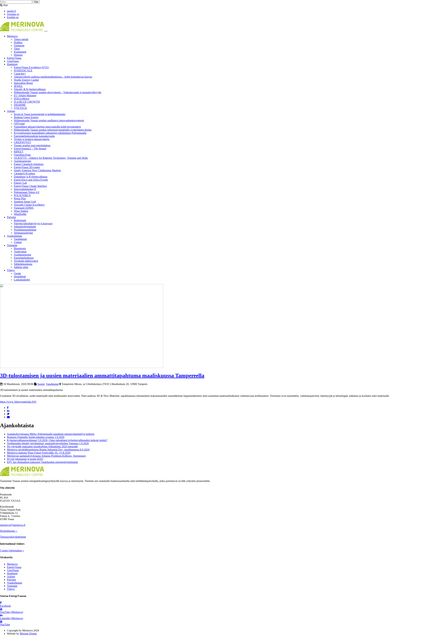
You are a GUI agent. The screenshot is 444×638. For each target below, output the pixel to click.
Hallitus (18, 42)
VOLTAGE (20, 107)
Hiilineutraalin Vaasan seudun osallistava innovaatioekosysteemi (49, 120)
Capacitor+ (20, 73)
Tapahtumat (20, 239)
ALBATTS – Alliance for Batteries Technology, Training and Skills (51, 157)
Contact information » (12, 550)
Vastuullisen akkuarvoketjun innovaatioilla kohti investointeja (47, 126)
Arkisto (11, 111)
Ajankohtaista (14, 235)
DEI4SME (20, 104)
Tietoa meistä (21, 39)
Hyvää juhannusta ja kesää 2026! (25, 458)
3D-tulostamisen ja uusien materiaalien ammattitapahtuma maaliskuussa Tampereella (102, 375)
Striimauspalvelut (23, 232)
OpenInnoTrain (22, 154)
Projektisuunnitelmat (25, 229)
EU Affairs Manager (25, 95)
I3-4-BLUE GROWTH (27, 101)
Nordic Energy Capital (26, 79)
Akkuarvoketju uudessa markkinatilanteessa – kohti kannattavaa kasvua (53, 76)
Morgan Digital (28, 633)
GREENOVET (22, 142)
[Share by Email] (8, 417)
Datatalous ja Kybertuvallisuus (30, 176)
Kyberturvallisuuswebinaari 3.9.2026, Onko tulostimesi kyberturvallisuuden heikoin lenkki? (57, 440)
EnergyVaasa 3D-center (27, 167)
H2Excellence (21, 98)
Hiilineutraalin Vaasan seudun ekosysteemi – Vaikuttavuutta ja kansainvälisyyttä (57, 92)
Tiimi (17, 48)
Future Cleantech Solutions (29, 164)
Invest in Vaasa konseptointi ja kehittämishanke (39, 114)
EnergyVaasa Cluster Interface (30, 186)
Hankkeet (12, 64)
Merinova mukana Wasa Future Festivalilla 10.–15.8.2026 (38, 452)
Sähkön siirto (21, 267)
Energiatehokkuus (24, 257)
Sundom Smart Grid (25, 201)
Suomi (40, 384)
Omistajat (19, 45)
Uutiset (18, 242)
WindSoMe (20, 214)
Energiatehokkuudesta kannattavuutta (34, 136)
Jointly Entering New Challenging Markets (37, 170)
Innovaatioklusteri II (25, 189)
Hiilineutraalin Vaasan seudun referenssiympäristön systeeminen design (53, 129)
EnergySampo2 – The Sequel (30, 148)
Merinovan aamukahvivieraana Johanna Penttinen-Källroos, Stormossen (46, 455)
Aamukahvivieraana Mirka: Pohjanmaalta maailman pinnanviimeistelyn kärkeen (50, 434)
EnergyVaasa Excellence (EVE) (31, 67)
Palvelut (11, 217)
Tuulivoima (20, 251)
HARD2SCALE (23, 70)
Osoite (17, 273)
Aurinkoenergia (22, 161)
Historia (18, 54)
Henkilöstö (20, 276)
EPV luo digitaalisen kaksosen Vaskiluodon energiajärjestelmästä (42, 462)
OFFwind (19, 123)
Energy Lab (20, 182)
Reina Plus (20, 198)
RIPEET (18, 151)
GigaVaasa (13, 61)
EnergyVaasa (14, 58)
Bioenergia (20, 248)
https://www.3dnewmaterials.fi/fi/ (18, 401)
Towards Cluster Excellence (29, 204)
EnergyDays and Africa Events (31, 179)
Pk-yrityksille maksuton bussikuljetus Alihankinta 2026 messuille (42, 446)
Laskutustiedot (22, 279)
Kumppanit (20, 51)
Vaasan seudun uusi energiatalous (32, 145)
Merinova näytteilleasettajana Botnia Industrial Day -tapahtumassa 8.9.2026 (48, 449)
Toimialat (12, 245)
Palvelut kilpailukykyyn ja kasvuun (33, 223)
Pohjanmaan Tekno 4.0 (26, 192)
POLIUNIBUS (22, 195)
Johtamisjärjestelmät (25, 226)
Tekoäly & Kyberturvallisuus (30, 89)
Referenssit (20, 220)
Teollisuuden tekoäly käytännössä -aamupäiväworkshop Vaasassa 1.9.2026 (48, 443)
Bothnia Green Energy (26, 117)
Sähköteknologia (23, 264)
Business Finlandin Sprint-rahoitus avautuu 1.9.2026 (35, 437)
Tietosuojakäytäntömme (13, 536)
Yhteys (11, 270)
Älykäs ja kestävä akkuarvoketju (31, 139)
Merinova (12, 36)
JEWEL (18, 86)
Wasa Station (21, 210)
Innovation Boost (23, 83)
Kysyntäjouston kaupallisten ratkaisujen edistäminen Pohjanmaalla (50, 132)
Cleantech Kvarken (24, 173)
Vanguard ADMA (24, 207)
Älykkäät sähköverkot (26, 260)
